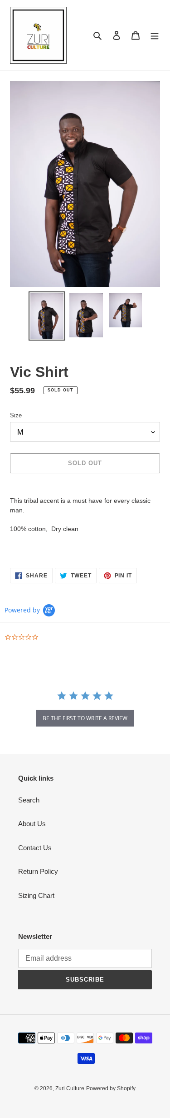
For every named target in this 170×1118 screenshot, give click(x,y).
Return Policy (38, 871)
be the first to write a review (85, 718)
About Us (32, 823)
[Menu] (154, 35)
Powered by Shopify (111, 1088)
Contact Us (35, 848)
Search (28, 800)
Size (16, 415)
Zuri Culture (69, 1088)
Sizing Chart (36, 895)
